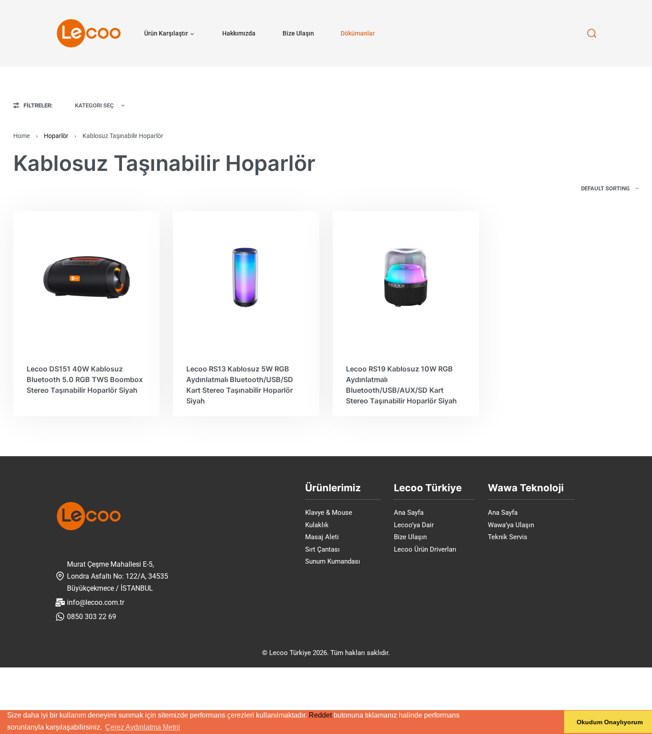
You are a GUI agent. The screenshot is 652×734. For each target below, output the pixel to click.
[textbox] (94, 105)
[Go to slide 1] (48, 234)
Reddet (320, 715)
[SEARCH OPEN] (592, 33)
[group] (86, 277)
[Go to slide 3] (59, 234)
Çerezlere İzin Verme (520, 722)
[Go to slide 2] (54, 234)
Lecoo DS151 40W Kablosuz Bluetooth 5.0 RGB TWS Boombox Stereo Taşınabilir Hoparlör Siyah (85, 379)
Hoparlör (56, 135)
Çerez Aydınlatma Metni (142, 727)
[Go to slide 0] (43, 234)
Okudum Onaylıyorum (610, 722)
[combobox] (100, 105)
